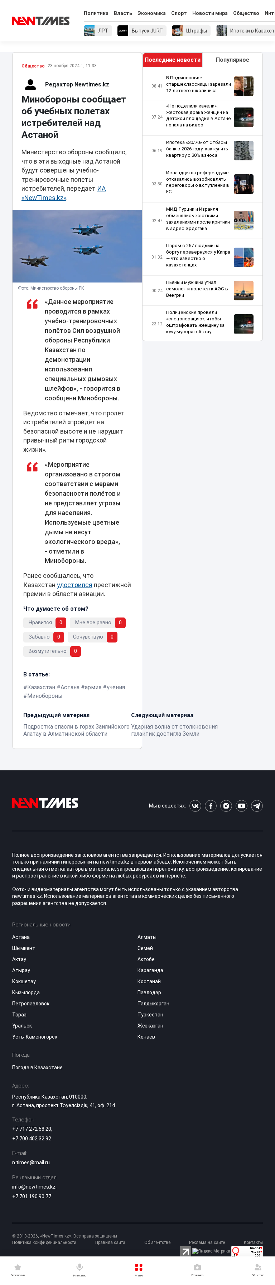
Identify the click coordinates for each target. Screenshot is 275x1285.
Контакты (253, 1242)
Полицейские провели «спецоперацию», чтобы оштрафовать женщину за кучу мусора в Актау (195, 322)
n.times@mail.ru (31, 1162)
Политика (96, 13)
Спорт (179, 13)
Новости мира (210, 13)
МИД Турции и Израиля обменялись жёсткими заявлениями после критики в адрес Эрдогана (198, 218)
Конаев (146, 1037)
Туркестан (150, 1015)
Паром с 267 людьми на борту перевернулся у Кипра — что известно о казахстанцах (198, 255)
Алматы (147, 937)
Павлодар (149, 992)
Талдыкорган (153, 1003)
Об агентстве (157, 1242)
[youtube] (241, 806)
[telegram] (257, 806)
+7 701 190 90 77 (31, 1196)
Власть (123, 13)
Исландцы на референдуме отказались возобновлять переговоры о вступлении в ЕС (197, 182)
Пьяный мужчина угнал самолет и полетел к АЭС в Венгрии (197, 289)
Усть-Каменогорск (34, 1037)
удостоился (74, 585)
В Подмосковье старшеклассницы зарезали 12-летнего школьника (198, 84)
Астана (70, 687)
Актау (19, 959)
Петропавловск (30, 1003)
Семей (145, 948)
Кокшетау (24, 981)
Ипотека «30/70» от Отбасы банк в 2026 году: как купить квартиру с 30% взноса (197, 149)
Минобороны (45, 695)
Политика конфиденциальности (44, 1242)
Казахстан (41, 687)
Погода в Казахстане (37, 1067)
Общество (246, 13)
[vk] (195, 806)
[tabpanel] (202, 204)
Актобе (146, 959)
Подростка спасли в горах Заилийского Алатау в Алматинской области (76, 730)
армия (93, 687)
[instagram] (226, 806)
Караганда (150, 970)
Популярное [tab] (232, 59)
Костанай (149, 981)
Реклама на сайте (207, 1242)
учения (116, 687)
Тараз (19, 1015)
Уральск (22, 1026)
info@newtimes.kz (34, 1187)
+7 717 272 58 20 (31, 1129)
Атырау (21, 970)
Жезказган (150, 1026)
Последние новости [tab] (173, 59)
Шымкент (23, 948)
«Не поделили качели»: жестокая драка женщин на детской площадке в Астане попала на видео (198, 115)
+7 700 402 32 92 (31, 1138)
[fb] (211, 806)
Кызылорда (26, 992)
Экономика (152, 13)
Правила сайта (110, 1242)
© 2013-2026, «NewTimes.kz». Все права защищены (64, 1236)
